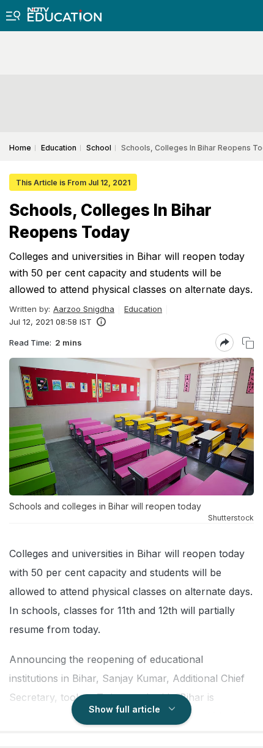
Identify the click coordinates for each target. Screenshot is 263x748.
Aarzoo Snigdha (83, 309)
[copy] (248, 343)
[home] (65, 10)
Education (143, 309)
